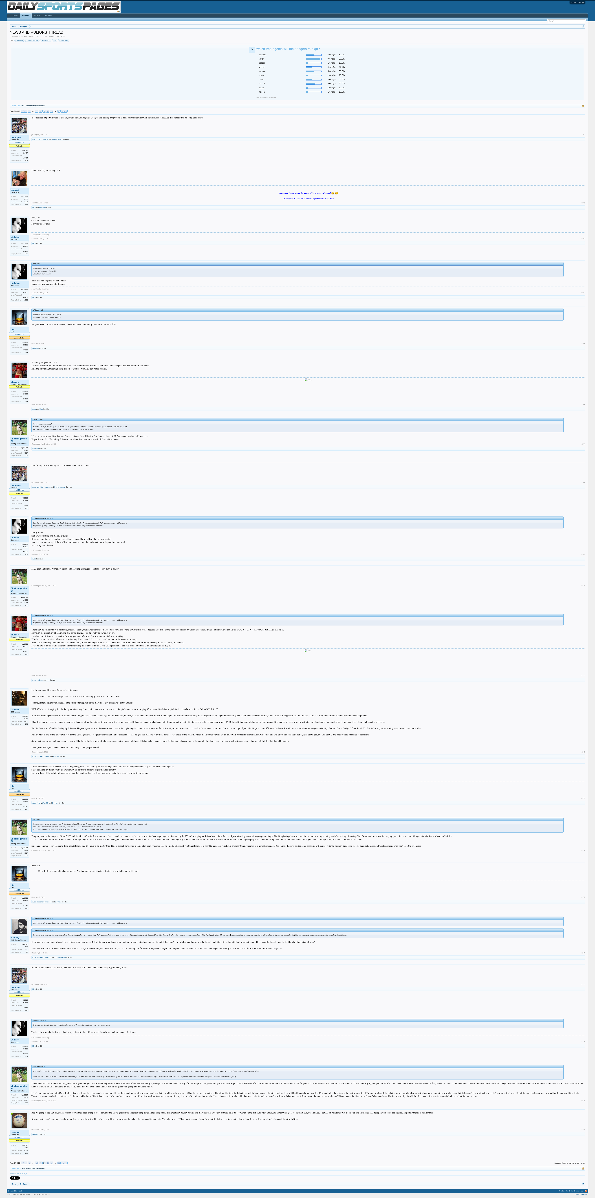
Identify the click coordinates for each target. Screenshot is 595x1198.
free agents (46, 40)
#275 (583, 897)
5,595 (26, 199)
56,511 (25, 345)
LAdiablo (45, 139)
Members (48, 15)
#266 (583, 404)
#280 (583, 1130)
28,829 (25, 394)
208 (26, 455)
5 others (56, 756)
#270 (583, 586)
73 (27, 952)
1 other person (57, 139)
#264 (583, 293)
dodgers (20, 40)
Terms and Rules (581, 1195)
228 (26, 401)
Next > (64, 111)
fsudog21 (35, 1134)
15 (48, 111)
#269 (583, 554)
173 (26, 204)
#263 (583, 239)
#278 (583, 1041)
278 (26, 352)
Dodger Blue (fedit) (15, 1191)
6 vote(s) (331, 83)
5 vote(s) (331, 54)
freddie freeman (32, 40)
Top (581, 1191)
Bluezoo (15, 382)
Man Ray (40, 487)
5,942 (26, 1148)
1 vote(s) (331, 63)
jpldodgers (16, 137)
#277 (583, 984)
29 (59, 111)
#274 (583, 850)
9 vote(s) (331, 59)
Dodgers (25, 15)
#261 (583, 135)
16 (52, 111)
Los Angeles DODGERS (30, 36)
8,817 (26, 719)
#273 (583, 798)
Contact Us (563, 1191)
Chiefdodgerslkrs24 (19, 440)
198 (26, 160)
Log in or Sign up (577, 2)
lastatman (51, 36)
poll (55, 40)
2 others (55, 803)
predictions (64, 40)
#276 (583, 953)
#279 (583, 1101)
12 (37, 111)
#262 (583, 203)
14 (44, 111)
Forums (37, 15)
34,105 (25, 246)
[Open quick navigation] (583, 26)
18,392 (25, 450)
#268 (583, 482)
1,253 (26, 254)
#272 (583, 752)
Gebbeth (15, 709)
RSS (586, 1191)
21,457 (25, 153)
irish (39, 139)
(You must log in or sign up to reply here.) (569, 1163)
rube (34, 409)
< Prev (23, 111)
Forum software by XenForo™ (28, 1195)
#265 (583, 344)
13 (40, 111)
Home (15, 15)
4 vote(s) (331, 67)
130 (26, 947)
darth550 (15, 190)
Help (571, 1191)
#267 (583, 444)
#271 (583, 675)
